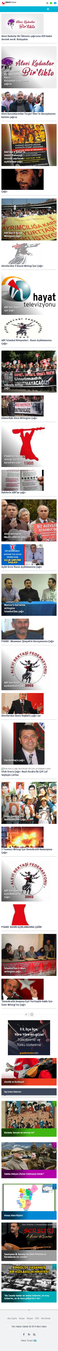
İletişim (30, 1318)
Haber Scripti (27, 1340)
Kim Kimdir (46, 1318)
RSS (37, 1318)
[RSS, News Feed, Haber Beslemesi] (29, 1334)
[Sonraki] (32, 1014)
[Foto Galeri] (55, 3)
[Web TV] (51, 3)
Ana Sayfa (12, 1318)
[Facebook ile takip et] (23, 1334)
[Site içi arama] (34, 1334)
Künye (21, 1318)
